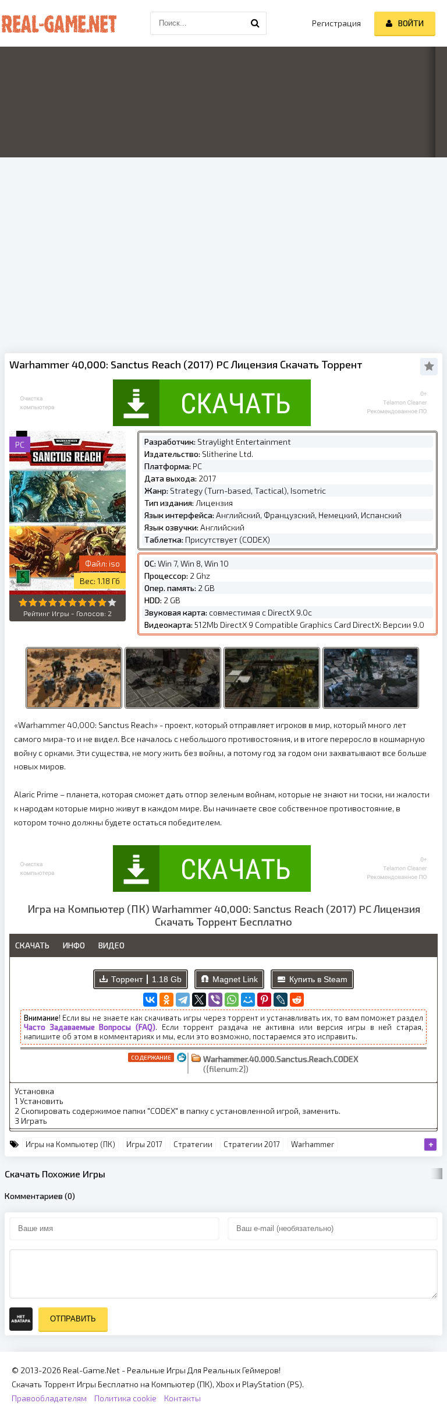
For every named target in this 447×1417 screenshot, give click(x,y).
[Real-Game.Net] (58, 23)
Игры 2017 (144, 1144)
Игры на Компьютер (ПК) (70, 1144)
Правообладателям (49, 1398)
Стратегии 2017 (252, 1144)
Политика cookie (125, 1398)
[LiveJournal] (281, 1000)
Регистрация (336, 23)
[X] (199, 1000)
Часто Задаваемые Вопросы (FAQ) (89, 1027)
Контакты (182, 1398)
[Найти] (255, 23)
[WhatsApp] (232, 1000)
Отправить (73, 1318)
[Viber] (215, 1000)
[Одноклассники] (166, 1000)
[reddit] (297, 1000)
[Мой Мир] (248, 1000)
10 (112, 602)
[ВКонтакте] (150, 1000)
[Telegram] (183, 1000)
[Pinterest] (264, 1000)
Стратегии (192, 1144)
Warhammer (312, 1144)
